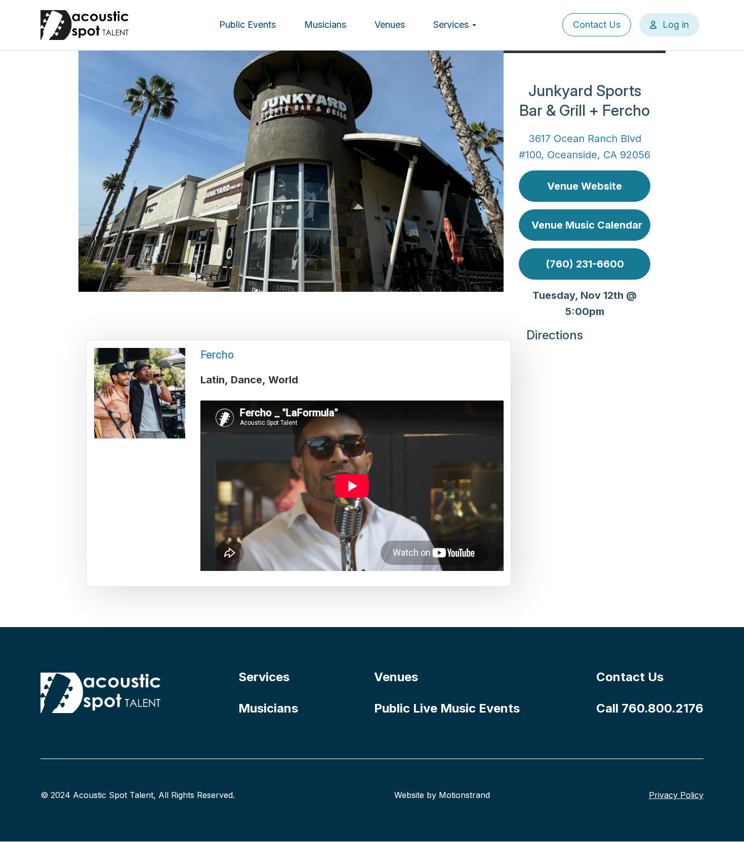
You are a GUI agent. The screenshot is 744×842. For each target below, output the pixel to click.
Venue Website (584, 186)
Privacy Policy (676, 795)
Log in (676, 24)
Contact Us (597, 24)
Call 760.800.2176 (650, 708)
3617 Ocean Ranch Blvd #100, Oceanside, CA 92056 (584, 146)
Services (452, 24)
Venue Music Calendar (586, 225)
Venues (390, 24)
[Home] (85, 25)
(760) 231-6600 (585, 264)
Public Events (247, 24)
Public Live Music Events (447, 708)
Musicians (325, 24)
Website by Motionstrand (442, 795)
